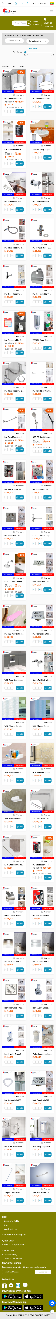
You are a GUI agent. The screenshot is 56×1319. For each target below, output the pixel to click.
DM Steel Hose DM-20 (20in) (16, 391)
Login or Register (39, 3)
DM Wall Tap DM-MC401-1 (44, 916)
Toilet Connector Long (42, 1054)
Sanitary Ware (11, 35)
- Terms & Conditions (12, 1258)
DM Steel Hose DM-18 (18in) (16, 248)
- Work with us (9, 1229)
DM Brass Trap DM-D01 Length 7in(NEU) (21, 294)
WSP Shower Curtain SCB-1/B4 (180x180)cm (23, 726)
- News (5, 1225)
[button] (52, 1311)
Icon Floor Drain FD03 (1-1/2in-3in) (18, 1008)
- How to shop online (13, 1244)
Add (21, 111)
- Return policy (9, 1250)
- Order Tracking (9, 1254)
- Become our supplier (14, 1234)
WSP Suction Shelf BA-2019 (16, 819)
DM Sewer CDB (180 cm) (14, 1100)
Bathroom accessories (32, 35)
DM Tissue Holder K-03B (43, 294)
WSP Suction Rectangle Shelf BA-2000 (21, 772)
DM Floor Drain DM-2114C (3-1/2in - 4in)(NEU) (23, 536)
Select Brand (14, 41)
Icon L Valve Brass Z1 (42, 1008)
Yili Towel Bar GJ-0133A (43, 819)
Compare (20, 95)
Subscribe (43, 1272)
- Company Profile (10, 1221)
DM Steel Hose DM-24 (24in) (16, 1146)
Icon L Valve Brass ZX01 (14, 1054)
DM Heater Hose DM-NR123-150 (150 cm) (22, 489)
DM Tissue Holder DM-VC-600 (17, 340)
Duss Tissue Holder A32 (14, 916)
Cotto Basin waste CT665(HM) (17, 149)
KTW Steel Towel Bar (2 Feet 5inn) (18, 865)
